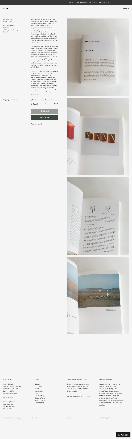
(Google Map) (7, 409)
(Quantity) (48, 100)
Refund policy (39, 403)
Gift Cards (38, 386)
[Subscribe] (88, 396)
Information (39, 391)
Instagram (102, 418)
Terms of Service (40, 400)
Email (109, 418)
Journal (37, 389)
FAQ (36, 393)
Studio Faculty (71, 391)
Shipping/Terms (40, 398)
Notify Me (45, 117)
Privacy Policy (39, 396)
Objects (37, 384)
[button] (126, 8)
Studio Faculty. (36, 418)
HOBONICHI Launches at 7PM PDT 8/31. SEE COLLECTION (88, 3)
